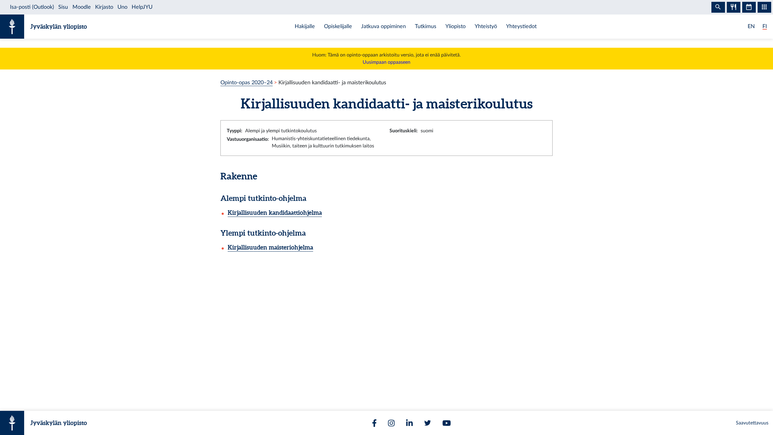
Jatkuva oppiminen (383, 26)
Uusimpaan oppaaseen (386, 62)
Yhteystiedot (521, 26)
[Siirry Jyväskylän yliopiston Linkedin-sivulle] (409, 423)
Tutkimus (425, 26)
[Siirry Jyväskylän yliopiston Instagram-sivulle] (391, 423)
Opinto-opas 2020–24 (246, 82)
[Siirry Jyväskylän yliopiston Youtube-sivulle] (446, 423)
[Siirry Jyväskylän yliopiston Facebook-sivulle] (374, 423)
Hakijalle (305, 26)
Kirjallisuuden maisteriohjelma (270, 247)
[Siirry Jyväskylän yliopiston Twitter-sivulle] (427, 423)
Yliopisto (455, 26)
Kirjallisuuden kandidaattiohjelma (275, 212)
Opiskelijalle (338, 26)
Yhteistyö (486, 26)
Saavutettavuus (752, 422)
